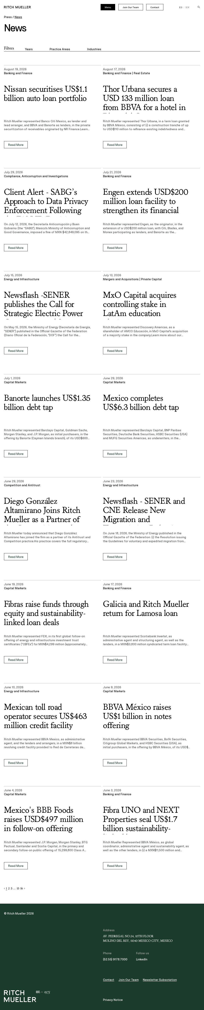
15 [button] (18, 888)
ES (181, 8)
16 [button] (21, 888)
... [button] (14, 888)
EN (188, 8)
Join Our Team (131, 7)
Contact (154, 7)
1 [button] (6, 888)
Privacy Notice (113, 1000)
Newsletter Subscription (160, 980)
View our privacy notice (32, 979)
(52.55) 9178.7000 (115, 959)
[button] (4, 888)
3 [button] (11, 888)
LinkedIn (141, 959)
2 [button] (9, 888)
